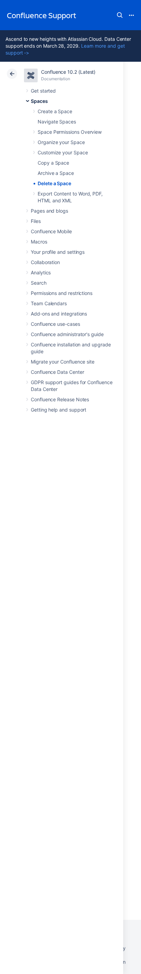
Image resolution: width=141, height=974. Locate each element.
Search (119, 15)
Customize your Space (63, 152)
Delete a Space (54, 183)
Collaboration (45, 262)
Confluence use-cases (55, 324)
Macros (39, 242)
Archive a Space (56, 173)
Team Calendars (49, 303)
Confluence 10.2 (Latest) (68, 72)
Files (36, 221)
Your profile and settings (58, 252)
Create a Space (55, 111)
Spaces (39, 101)
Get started (43, 91)
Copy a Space (53, 163)
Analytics (41, 272)
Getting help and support (58, 410)
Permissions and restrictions (61, 293)
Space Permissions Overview (70, 132)
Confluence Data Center (57, 372)
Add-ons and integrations (59, 314)
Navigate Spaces (57, 121)
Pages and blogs (49, 211)
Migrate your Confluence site (62, 362)
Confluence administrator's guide (67, 334)
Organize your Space (61, 142)
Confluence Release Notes (60, 399)
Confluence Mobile (51, 231)
